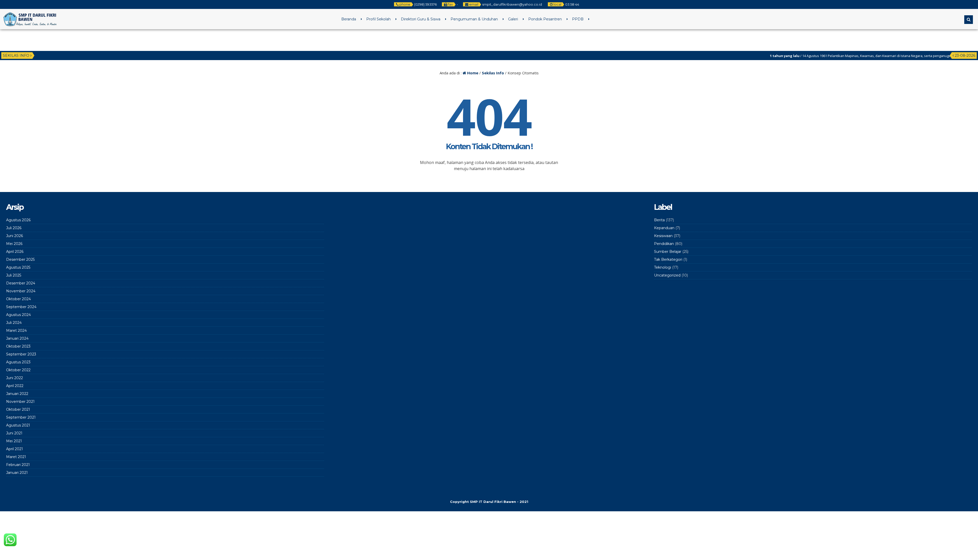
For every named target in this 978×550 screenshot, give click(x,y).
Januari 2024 (17, 338)
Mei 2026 (14, 243)
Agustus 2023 (18, 362)
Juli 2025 (13, 275)
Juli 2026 (13, 228)
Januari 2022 (17, 393)
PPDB (577, 19)
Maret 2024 (16, 330)
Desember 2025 (20, 259)
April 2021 (14, 449)
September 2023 (21, 354)
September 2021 (21, 417)
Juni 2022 (14, 378)
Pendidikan (664, 243)
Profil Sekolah (378, 19)
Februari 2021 (18, 464)
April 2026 (14, 251)
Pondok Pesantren (545, 19)
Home (472, 72)
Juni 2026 (14, 235)
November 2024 (20, 291)
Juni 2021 (14, 433)
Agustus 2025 (18, 267)
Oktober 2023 (18, 346)
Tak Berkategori (668, 259)
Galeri (513, 19)
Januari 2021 (17, 472)
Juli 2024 (14, 322)
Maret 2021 (16, 457)
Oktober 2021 (18, 409)
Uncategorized (667, 275)
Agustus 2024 (18, 314)
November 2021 (20, 401)
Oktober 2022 (18, 370)
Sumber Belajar (667, 251)
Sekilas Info (493, 72)
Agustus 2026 (18, 220)
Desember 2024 (20, 283)
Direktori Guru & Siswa (420, 19)
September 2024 (21, 307)
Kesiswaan (663, 235)
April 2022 (14, 385)
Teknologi (662, 267)
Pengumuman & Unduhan (474, 19)
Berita (659, 220)
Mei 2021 (14, 441)
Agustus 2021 (18, 425)
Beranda (348, 19)
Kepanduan (664, 228)
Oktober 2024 (18, 299)
